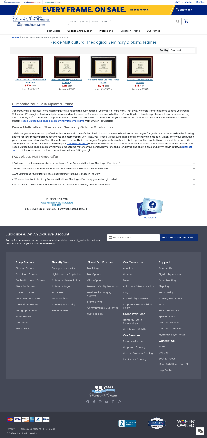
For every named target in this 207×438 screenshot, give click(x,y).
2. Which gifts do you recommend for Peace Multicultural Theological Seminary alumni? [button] (60, 168)
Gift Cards (22, 322)
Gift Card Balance (169, 322)
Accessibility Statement (136, 298)
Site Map (50, 429)
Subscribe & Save (169, 310)
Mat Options (94, 274)
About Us (128, 268)
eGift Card (150, 217)
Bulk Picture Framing (134, 359)
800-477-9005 (167, 358)
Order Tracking (167, 280)
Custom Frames (25, 292)
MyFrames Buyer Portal (172, 334)
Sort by (164, 50)
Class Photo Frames (27, 304)
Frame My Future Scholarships (132, 321)
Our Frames (153, 30)
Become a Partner (133, 341)
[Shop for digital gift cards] (150, 206)
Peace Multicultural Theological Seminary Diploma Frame (52, 121)
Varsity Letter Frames (28, 298)
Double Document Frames (30, 280)
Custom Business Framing (138, 353)
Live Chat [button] (164, 352)
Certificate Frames (26, 274)
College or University (63, 268)
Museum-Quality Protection (103, 286)
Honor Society (60, 298)
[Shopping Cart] (186, 21)
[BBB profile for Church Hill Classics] (127, 423)
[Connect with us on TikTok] (94, 401)
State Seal (57, 292)
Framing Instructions (170, 298)
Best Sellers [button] (53, 30)
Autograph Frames (26, 310)
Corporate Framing (134, 347)
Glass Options (95, 280)
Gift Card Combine (170, 328)
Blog (125, 292)
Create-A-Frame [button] (130, 30)
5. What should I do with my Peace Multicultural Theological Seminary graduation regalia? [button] (61, 184)
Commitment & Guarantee (102, 307)
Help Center (165, 370)
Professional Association (66, 280)
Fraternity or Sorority (63, 304)
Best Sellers (22, 328)
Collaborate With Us (134, 329)
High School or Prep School (67, 274)
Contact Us (165, 268)
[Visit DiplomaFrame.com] (12, 2)
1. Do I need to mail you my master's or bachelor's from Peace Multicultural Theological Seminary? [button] (66, 163)
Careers (127, 274)
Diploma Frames (25, 268)
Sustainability (95, 313)
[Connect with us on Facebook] (87, 401)
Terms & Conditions (30, 429)
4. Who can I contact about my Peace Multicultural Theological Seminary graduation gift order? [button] (64, 179)
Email (162, 346)
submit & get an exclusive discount (171, 237)
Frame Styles (94, 301)
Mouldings (93, 268)
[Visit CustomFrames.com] (52, 2)
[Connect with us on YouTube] (106, 401)
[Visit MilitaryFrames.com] (32, 2)
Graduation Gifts (61, 310)
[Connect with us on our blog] (119, 401)
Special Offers (167, 316)
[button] (200, 2)
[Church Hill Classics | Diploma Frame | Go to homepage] (31, 21)
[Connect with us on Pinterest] (113, 401)
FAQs (162, 304)
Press (126, 280)
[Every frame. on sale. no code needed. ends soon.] (103, 10)
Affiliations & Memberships (138, 286)
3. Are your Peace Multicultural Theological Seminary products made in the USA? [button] (56, 174)
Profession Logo (61, 286)
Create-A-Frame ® (77, 143)
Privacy (11, 429)
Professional (106, 30)
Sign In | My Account (170, 274)
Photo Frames (24, 316)
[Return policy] (157, 423)
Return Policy (166, 292)
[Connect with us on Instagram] (100, 401)
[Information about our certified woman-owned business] (186, 423)
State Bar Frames (25, 286)
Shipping (164, 286)
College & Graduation (79, 30)
